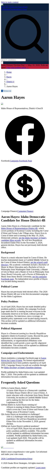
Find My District (8, 7)
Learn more (40, 468)
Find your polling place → (17, 67)
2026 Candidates (8, 459)
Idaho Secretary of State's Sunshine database (22, 367)
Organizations (15, 9)
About (24, 9)
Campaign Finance (25, 211)
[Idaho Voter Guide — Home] (7, 4)
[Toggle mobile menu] (2, 62)
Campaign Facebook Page (21, 161)
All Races (19, 7)
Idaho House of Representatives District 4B (19, 228)
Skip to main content (9, 2)
